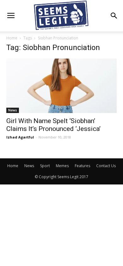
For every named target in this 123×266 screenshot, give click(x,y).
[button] (114, 15)
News (12, 110)
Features (82, 165)
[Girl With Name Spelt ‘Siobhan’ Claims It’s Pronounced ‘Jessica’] (61, 86)
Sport (45, 165)
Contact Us (106, 165)
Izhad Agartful (20, 137)
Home (11, 38)
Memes (62, 165)
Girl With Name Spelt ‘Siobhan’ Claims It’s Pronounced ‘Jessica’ (53, 125)
